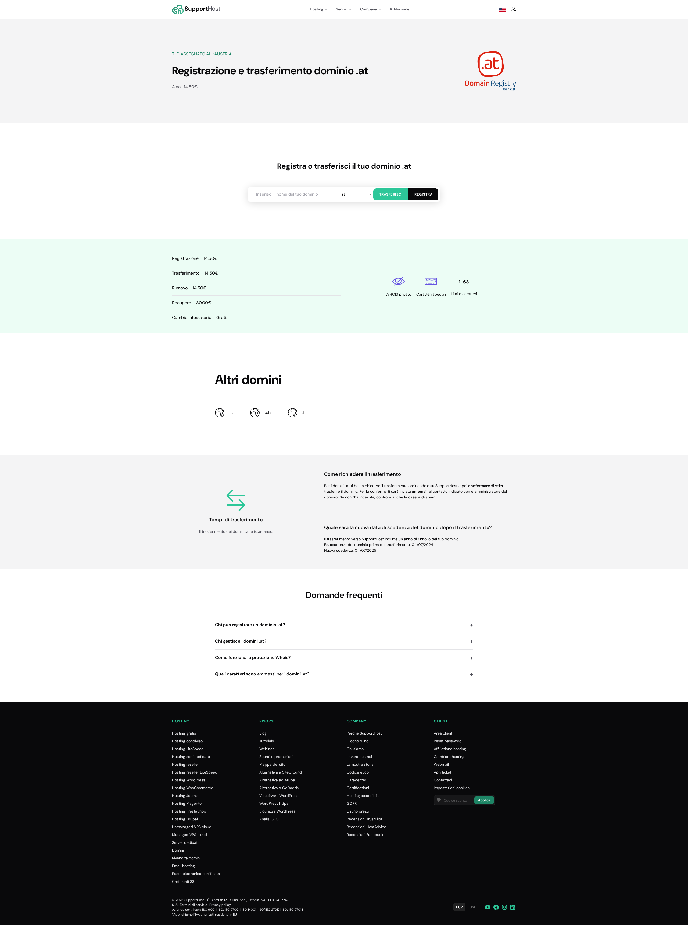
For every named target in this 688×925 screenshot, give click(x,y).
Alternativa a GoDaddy (279, 787)
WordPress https (273, 803)
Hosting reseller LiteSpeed (194, 772)
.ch (268, 412)
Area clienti (443, 733)
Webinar (266, 748)
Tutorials (266, 741)
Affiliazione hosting (450, 748)
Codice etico (358, 772)
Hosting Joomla (185, 795)
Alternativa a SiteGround (280, 772)
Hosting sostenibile (363, 795)
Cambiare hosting (449, 756)
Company (368, 9)
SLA (175, 905)
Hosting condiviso (187, 741)
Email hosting (183, 865)
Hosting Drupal (185, 819)
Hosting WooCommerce (192, 787)
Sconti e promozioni (276, 756)
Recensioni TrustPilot (364, 819)
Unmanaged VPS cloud (192, 826)
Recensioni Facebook (365, 834)
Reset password (448, 741)
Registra (423, 194)
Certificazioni (358, 787)
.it (231, 412)
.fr (304, 412)
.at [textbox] (343, 194)
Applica (484, 800)
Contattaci (443, 780)
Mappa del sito (272, 764)
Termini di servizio (193, 905)
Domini (178, 850)
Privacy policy (220, 905)
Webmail (441, 764)
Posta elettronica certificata (196, 873)
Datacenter (356, 780)
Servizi (342, 9)
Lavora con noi (359, 756)
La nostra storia (360, 764)
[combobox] (355, 194)
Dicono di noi (358, 741)
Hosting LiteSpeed (188, 748)
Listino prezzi (358, 811)
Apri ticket (442, 772)
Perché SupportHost (364, 733)
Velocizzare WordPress (278, 795)
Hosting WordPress (188, 780)
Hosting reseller (185, 764)
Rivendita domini (186, 858)
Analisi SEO (269, 819)
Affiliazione (399, 9)
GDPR (352, 803)
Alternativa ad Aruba (277, 780)
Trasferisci (391, 194)
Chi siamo (355, 748)
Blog (263, 733)
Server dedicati (185, 842)
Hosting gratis (184, 733)
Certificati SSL (184, 881)
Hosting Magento (187, 803)
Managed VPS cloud (189, 834)
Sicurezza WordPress (277, 811)
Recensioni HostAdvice (366, 826)
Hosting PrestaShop (189, 811)
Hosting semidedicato (191, 756)
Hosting (316, 9)
